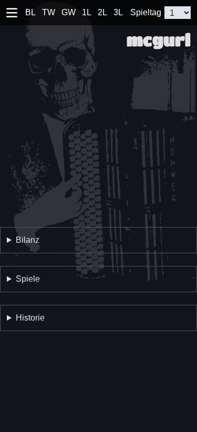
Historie (30, 317)
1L (86, 12)
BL (30, 12)
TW (48, 12)
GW (68, 12)
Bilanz (27, 239)
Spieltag (145, 12)
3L (118, 12)
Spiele (28, 278)
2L (102, 12)
